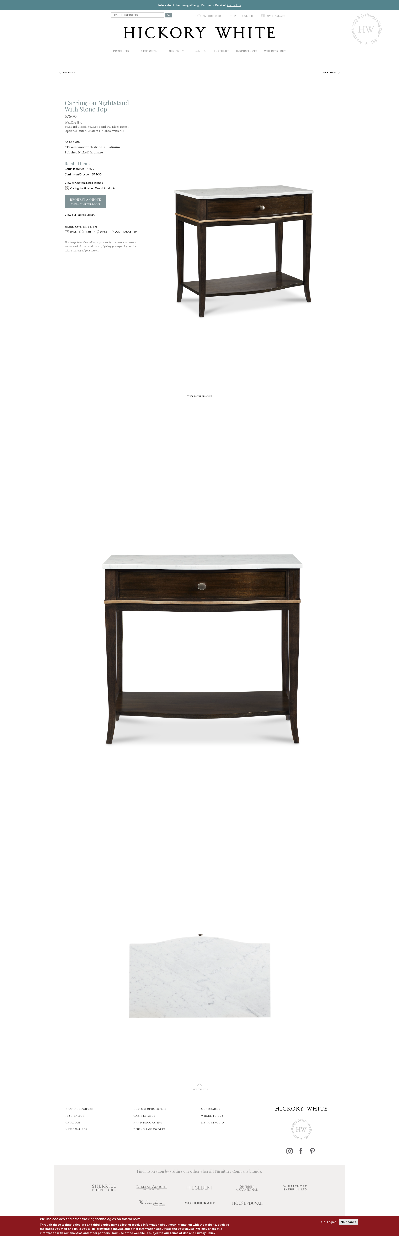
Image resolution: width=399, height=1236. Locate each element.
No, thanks (348, 1222)
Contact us (234, 5)
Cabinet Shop (144, 1115)
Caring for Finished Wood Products (93, 188)
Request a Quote (85, 201)
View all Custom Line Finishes (84, 182)
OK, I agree (328, 1222)
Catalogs (73, 1122)
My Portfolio (212, 1122)
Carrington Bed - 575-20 (80, 168)
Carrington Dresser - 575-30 (83, 174)
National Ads (76, 1129)
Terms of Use (179, 1233)
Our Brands (210, 1108)
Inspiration (75, 1115)
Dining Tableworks (149, 1129)
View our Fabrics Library (80, 214)
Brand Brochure (79, 1108)
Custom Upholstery (149, 1108)
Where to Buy (212, 1115)
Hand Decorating (148, 1122)
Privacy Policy (205, 1233)
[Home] (199, 32)
